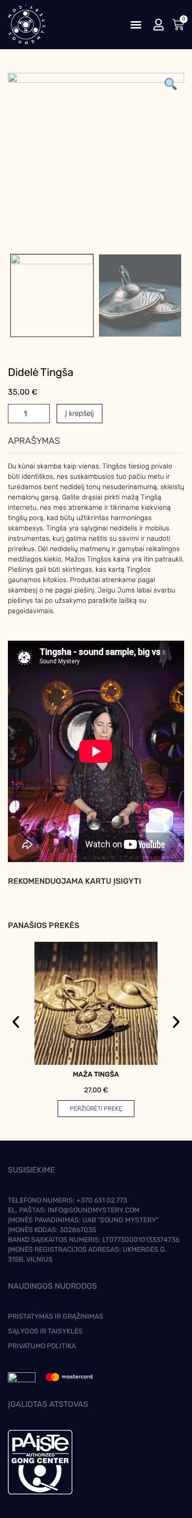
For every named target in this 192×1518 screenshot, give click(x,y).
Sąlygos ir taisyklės (45, 1331)
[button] (136, 24)
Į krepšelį (79, 413)
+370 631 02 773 (101, 1200)
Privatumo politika (42, 1346)
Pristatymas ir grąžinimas (55, 1316)
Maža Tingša (96, 1074)
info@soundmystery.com (93, 1210)
